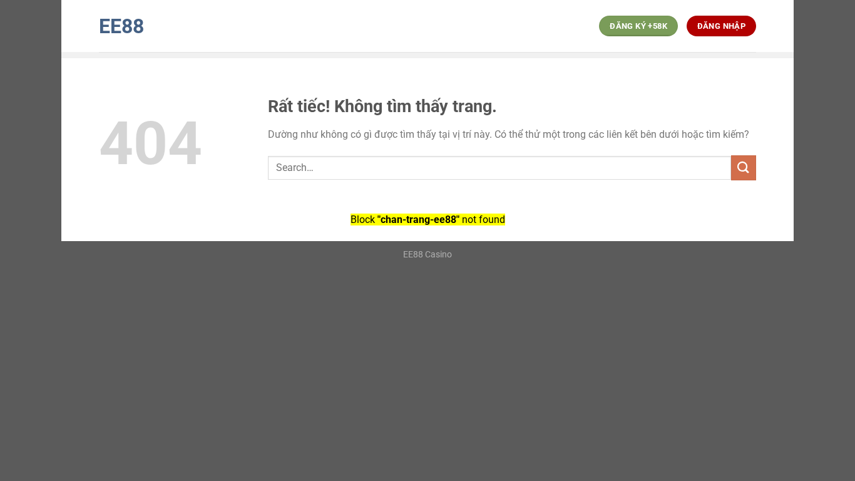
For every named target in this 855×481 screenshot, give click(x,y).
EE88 (121, 26)
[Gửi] (743, 167)
